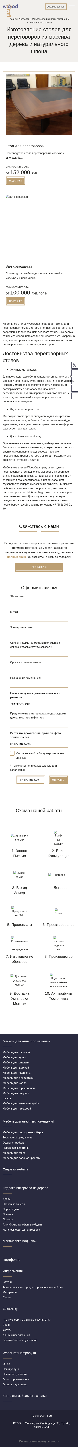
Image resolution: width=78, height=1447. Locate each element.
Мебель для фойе (14, 1152)
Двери (6, 1198)
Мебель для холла (14, 1082)
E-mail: (14, 611)
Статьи (7, 1281)
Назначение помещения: (25, 677)
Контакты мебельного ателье (25, 1396)
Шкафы (7, 1098)
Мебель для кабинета (16, 1072)
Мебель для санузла (16, 1093)
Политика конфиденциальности (39, 1441)
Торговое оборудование (17, 1137)
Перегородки (11, 1209)
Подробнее (15, 181)
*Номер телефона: (21, 627)
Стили (7, 1297)
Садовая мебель (15, 1169)
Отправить (58, 780)
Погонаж (8, 1214)
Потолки (8, 1219)
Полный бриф (39, 567)
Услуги (7, 1329)
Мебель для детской (16, 1067)
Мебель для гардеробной (19, 1088)
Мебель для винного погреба (21, 1103)
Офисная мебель (13, 1142)
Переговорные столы (16, 1147)
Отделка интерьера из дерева (25, 1188)
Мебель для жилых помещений (26, 1041)
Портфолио (11, 1260)
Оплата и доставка (14, 1384)
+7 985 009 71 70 (41, 1415)
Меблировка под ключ (19, 1241)
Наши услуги (11, 1369)
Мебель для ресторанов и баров (23, 1132)
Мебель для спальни (16, 1062)
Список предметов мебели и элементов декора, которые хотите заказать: (35, 644)
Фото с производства (16, 1379)
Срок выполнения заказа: (26, 662)
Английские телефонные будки (22, 1224)
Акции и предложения (16, 1335)
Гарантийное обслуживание (20, 1340)
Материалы (10, 1292)
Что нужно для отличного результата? (26, 1319)
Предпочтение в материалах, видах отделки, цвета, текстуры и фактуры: (38, 715)
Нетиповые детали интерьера (21, 1229)
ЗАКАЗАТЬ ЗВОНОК (55, 7)
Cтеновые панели (14, 1204)
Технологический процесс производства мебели (33, 1287)
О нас (6, 1363)
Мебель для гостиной (16, 1052)
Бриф (6, 1324)
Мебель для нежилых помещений (28, 1121)
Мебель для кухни (14, 1057)
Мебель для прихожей (17, 1108)
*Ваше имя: (17, 596)
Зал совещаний (19, 266)
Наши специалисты (15, 1374)
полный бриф (16, 556)
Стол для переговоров (25, 146)
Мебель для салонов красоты (21, 1157)
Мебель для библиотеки (18, 1077)
